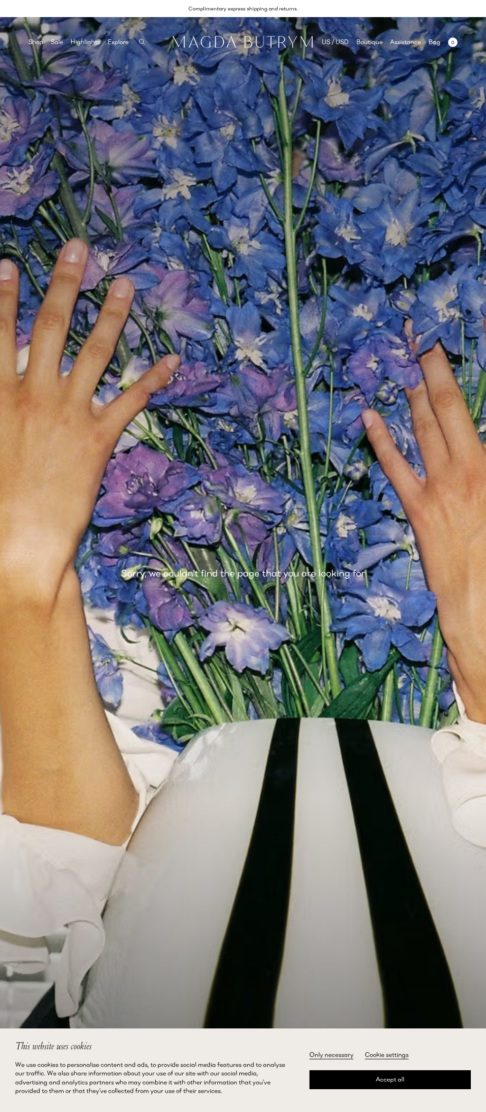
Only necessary (331, 1054)
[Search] (142, 42)
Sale (57, 42)
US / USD (335, 42)
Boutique (369, 42)
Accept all (390, 1079)
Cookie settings (387, 1054)
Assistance (405, 42)
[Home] (243, 42)
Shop (35, 42)
